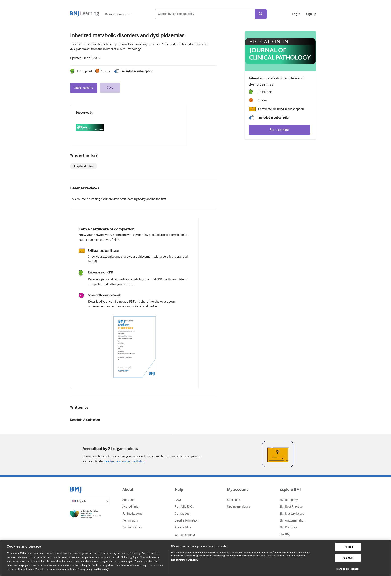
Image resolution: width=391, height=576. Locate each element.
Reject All (348, 557)
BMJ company (288, 500)
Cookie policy (101, 569)
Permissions (130, 520)
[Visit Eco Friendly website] (90, 515)
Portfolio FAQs (184, 506)
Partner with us (132, 527)
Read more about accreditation (124, 461)
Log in (296, 14)
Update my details (238, 506)
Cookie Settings (185, 535)
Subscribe (233, 500)
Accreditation (131, 506)
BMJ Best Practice (291, 506)
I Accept (348, 546)
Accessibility (183, 527)
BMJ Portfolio (288, 527)
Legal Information (187, 520)
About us (128, 500)
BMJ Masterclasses (291, 513)
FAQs (178, 500)
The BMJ (284, 534)
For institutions (132, 513)
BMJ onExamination (292, 520)
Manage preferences (347, 568)
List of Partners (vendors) (184, 559)
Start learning (83, 88)
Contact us (182, 513)
